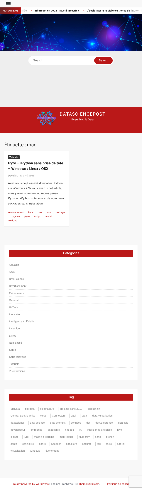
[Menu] (8, 3)
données (76, 422)
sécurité (87, 443)
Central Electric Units (23, 415)
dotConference (104, 422)
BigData (15, 408)
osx (49, 212)
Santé (12, 349)
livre (26, 436)
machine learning (44, 436)
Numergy (84, 436)
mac (40, 212)
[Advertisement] (71, 79)
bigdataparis (47, 408)
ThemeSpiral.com (89, 483)
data (84, 415)
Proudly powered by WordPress (30, 483)
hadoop (69, 429)
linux (30, 212)
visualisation (18, 450)
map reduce (67, 436)
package (60, 212)
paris (98, 436)
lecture (14, 436)
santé (14, 443)
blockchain (94, 408)
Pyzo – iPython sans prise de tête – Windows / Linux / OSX (35, 165)
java (119, 429)
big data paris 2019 (71, 408)
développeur (18, 429)
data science (37, 422)
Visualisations (17, 371)
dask (73, 415)
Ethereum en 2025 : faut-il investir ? (53, 11)
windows (35, 450)
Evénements (16, 293)
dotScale (123, 422)
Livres (12, 335)
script (37, 216)
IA (80, 429)
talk (99, 443)
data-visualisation (102, 415)
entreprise (36, 429)
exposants (54, 429)
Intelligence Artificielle (21, 321)
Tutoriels (13, 157)
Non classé (15, 342)
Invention (14, 328)
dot (88, 422)
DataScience (16, 278)
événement (52, 450)
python (16, 216)
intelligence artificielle (99, 429)
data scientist (57, 422)
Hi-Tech (13, 307)
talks (109, 443)
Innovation (15, 314)
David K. (13, 175)
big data (30, 408)
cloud (43, 415)
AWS (12, 271)
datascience (18, 422)
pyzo (27, 216)
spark (42, 443)
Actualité (14, 264)
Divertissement (17, 285)
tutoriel (48, 216)
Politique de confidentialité (122, 483)
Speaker (56, 443)
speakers (71, 443)
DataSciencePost (82, 114)
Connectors (58, 415)
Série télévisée (17, 356)
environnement (16, 212)
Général (13, 300)
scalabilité (28, 443)
